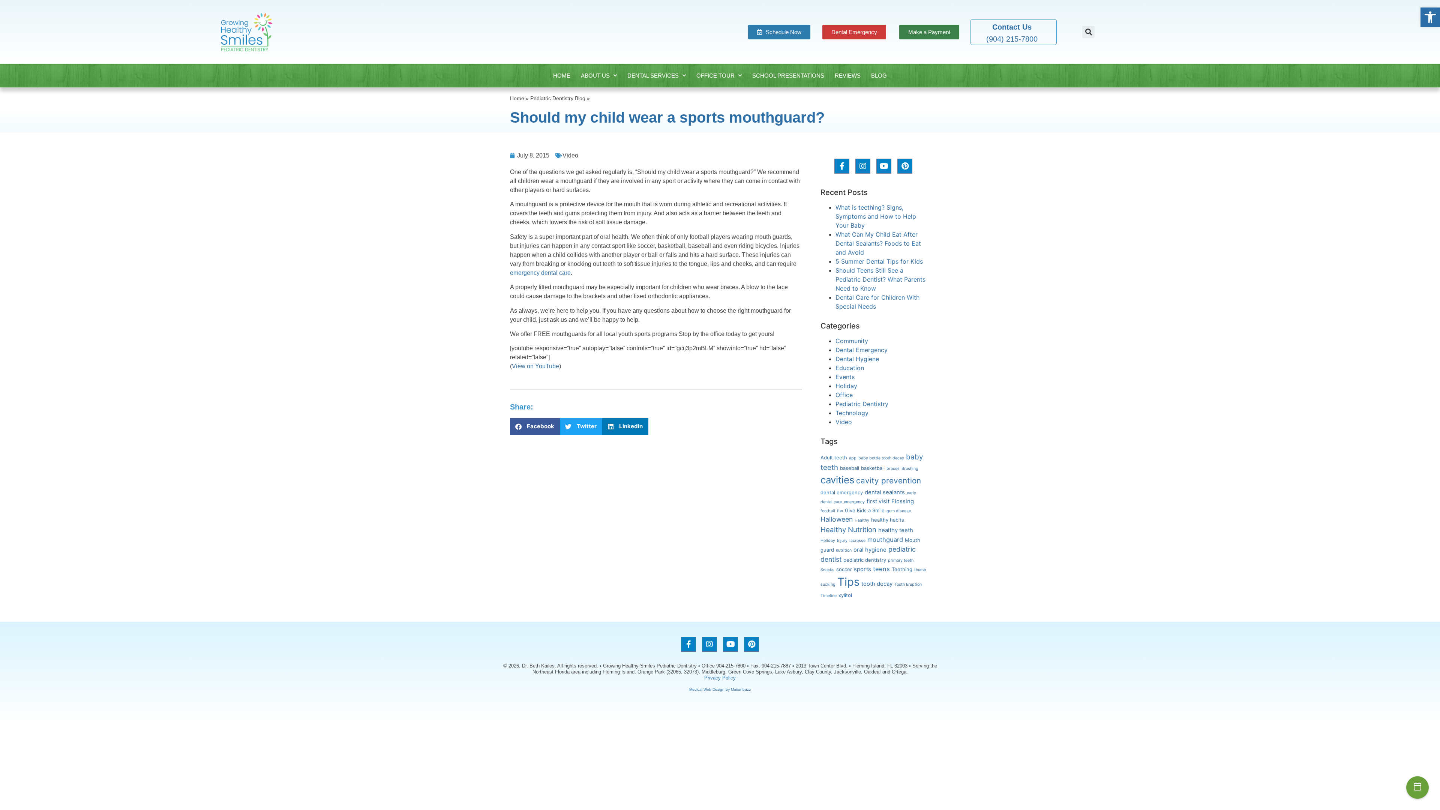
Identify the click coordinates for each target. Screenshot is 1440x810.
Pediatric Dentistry (862, 404)
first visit (878, 501)
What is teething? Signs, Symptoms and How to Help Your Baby (876, 216)
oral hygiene (870, 549)
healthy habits (887, 520)
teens (881, 569)
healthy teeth (895, 530)
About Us (595, 75)
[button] (1430, 17)
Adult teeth (833, 457)
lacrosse (857, 540)
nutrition (844, 550)
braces (893, 468)
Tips (848, 581)
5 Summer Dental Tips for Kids (879, 261)
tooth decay (876, 583)
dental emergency (841, 492)
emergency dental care (540, 273)
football (827, 510)
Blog (879, 75)
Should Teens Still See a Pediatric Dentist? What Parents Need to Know (881, 279)
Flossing (902, 501)
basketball (873, 468)
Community (852, 341)
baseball (849, 468)
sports (862, 569)
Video (570, 155)
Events (845, 377)
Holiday (846, 386)
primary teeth (901, 560)
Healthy (862, 520)
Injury (842, 540)
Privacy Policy (720, 678)
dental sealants (885, 492)
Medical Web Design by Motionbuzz (720, 689)
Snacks (827, 569)
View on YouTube (535, 366)
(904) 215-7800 (1012, 39)
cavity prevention (888, 480)
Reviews (848, 75)
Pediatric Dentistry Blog (557, 98)
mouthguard (885, 539)
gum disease (898, 510)
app (852, 458)
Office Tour (715, 75)
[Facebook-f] (841, 166)
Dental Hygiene (857, 359)
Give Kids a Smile (865, 510)
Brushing (910, 468)
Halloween (836, 519)
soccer (844, 569)
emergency (854, 502)
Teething (902, 569)
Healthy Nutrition (848, 529)
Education (850, 368)
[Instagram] (862, 166)
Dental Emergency (862, 350)
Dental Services (653, 75)
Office (844, 395)
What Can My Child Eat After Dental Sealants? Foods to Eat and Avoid (878, 243)
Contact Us (1012, 27)
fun (840, 510)
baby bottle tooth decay (881, 458)
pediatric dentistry (864, 560)
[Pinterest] (904, 166)
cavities (837, 480)
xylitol (845, 595)
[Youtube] (883, 166)
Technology (852, 413)
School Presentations (788, 75)
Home (561, 75)
